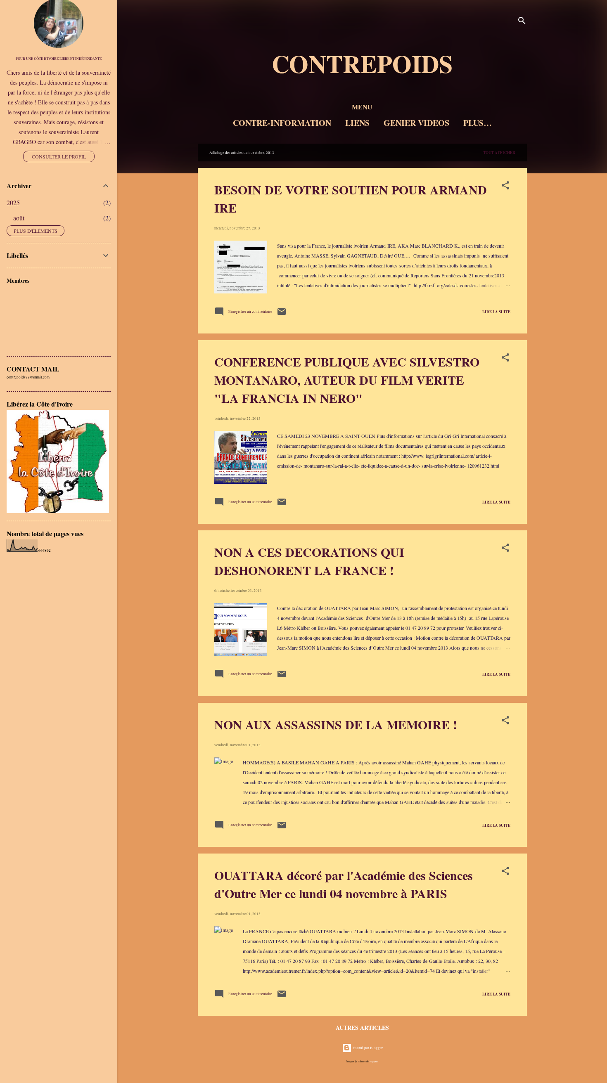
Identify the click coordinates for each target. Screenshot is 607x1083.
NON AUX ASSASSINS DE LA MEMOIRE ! (335, 724)
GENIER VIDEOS (416, 123)
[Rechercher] (522, 22)
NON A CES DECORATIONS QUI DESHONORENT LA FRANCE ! (309, 561)
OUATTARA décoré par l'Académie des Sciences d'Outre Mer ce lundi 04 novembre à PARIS (343, 884)
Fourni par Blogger (367, 1047)
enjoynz (374, 1061)
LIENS (357, 123)
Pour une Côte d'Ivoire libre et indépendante (59, 58)
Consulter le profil (59, 156)
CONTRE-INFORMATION (282, 123)
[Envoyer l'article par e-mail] (282, 315)
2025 (13, 202)
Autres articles (362, 1027)
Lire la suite (496, 311)
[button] (505, 187)
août (18, 217)
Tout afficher (499, 152)
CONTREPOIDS (362, 63)
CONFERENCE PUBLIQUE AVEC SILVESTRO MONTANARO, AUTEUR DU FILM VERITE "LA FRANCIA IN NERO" (346, 379)
